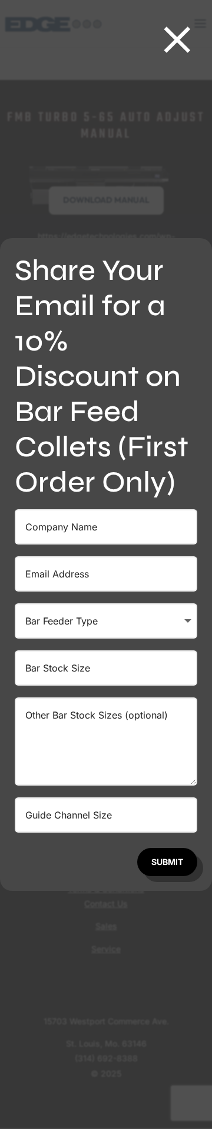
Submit (167, 862)
